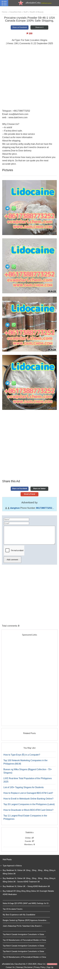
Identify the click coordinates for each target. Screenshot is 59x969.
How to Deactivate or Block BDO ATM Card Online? (28, 810)
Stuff (25, 12)
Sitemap (19, 967)
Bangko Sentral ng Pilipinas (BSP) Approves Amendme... (25, 920)
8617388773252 (44, 508)
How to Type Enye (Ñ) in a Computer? (21, 755)
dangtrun (15, 508)
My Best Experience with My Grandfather (19, 915)
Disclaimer (28, 967)
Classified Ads (15, 12)
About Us (41, 964)
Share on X (39, 27)
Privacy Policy (39, 967)
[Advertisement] (29, 77)
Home (4, 12)
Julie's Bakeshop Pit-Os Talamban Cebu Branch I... (23, 926)
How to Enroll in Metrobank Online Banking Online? (28, 798)
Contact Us (10, 967)
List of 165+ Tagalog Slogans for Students (23, 787)
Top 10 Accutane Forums (13, 909)
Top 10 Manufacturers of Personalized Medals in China (24, 940)
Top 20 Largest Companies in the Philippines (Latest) (29, 804)
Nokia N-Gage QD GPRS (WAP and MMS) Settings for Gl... (26, 903)
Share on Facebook (19, 27)
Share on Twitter (39, 489)
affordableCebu (38, 3)
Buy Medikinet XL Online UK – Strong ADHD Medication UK (26, 886)
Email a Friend (29, 494)
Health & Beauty (36, 12)
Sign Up (50, 967)
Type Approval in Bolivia (12, 866)
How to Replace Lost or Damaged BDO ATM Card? (28, 793)
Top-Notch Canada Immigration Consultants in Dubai (23, 934)
